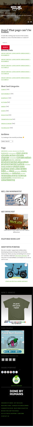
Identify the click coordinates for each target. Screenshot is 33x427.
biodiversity (4, 153)
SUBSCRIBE (20, 413)
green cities (14, 168)
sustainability (6, 177)
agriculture (4, 151)
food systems (7, 166)
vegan (22, 177)
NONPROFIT (4, 98)
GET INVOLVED (18, 403)
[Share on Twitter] (5, 372)
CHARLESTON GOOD (7, 408)
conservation (24, 157)
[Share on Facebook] (2, 372)
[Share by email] (16, 372)
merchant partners (21, 256)
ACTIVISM (4, 102)
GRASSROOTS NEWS (7, 403)
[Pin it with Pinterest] (11, 372)
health (7, 171)
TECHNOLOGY (5, 128)
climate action (8, 155)
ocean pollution (18, 171)
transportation (16, 178)
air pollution (10, 151)
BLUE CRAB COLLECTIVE (21, 408)
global (16, 166)
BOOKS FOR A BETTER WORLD (10, 411)
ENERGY (3, 106)
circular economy (12, 153)
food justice (27, 164)
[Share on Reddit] (8, 372)
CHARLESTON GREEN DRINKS (20, 405)
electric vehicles (15, 160)
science (22, 175)
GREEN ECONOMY (6, 123)
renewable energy (9, 175)
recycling (23, 173)
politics (10, 173)
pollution (16, 173)
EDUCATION (4, 115)
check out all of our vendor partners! (16, 281)
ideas (11, 171)
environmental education (14, 161)
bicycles (22, 151)
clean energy (22, 153)
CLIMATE (3, 89)
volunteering (8, 179)
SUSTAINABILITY (5, 94)
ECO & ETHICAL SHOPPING (9, 413)
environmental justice (12, 164)
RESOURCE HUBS (6, 405)
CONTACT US (5, 416)
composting (12, 158)
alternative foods (16, 151)
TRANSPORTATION (6, 119)
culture (5, 159)
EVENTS (3, 111)
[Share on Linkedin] (13, 372)
